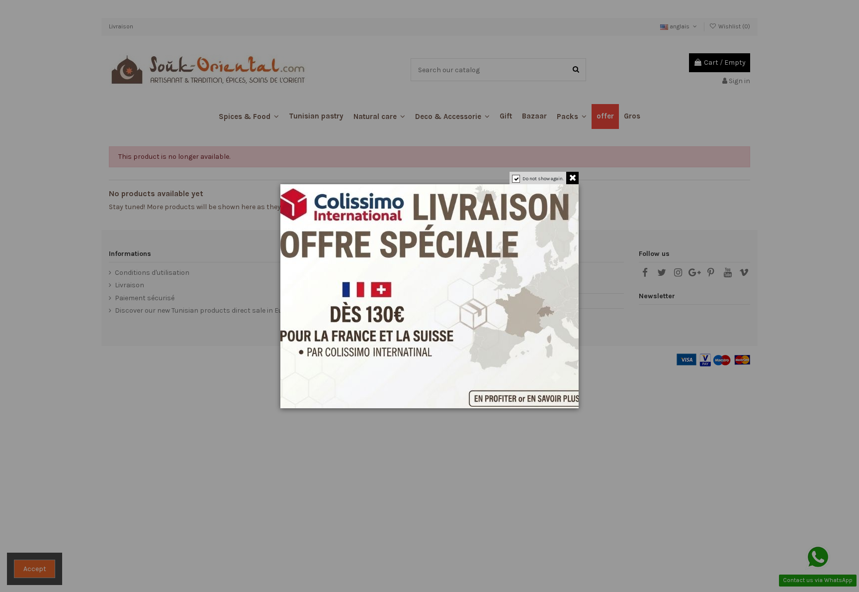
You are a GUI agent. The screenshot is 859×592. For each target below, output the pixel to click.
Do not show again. (543, 179)
